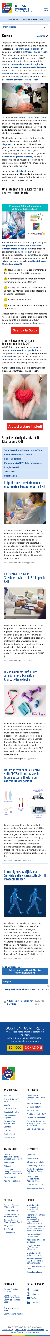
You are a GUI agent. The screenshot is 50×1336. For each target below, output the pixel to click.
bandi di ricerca (9, 356)
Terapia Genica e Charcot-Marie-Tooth (23, 450)
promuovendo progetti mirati (24, 350)
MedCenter (32, 1149)
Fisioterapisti (32, 1158)
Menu (45, 6)
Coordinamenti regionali (10, 1116)
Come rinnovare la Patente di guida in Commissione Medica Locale (13, 1299)
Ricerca (8, 1199)
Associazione (11, 1090)
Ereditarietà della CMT (36, 1114)
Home (9, 19)
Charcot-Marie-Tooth (36, 52)
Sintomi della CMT (34, 1103)
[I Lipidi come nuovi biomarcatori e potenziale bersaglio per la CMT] (25, 508)
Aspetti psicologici (12, 1181)
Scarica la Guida (25, 330)
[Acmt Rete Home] (8, 1079)
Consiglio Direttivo (11, 1112)
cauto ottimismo (10, 73)
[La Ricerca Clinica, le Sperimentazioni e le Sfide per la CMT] (25, 603)
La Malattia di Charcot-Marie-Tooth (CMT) (36, 1098)
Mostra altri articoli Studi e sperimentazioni (25, 971)
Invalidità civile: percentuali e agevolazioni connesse (33, 1208)
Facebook (35, 1290)
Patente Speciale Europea (11, 1290)
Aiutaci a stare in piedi (25, 426)
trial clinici (21, 171)
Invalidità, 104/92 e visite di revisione (35, 1254)
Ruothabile (10, 1284)
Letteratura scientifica (36, 1118)
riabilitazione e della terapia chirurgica (21, 64)
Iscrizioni (7, 1096)
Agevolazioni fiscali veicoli (12, 1309)
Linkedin (34, 1302)
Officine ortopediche (35, 1162)
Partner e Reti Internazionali (9, 1122)
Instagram (35, 1294)
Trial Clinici (9, 471)
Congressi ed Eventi (35, 1188)
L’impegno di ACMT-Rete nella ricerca (23, 463)
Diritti (30, 1199)
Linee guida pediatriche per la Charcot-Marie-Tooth (13, 1157)
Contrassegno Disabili (13, 1314)
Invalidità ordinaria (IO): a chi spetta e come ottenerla (35, 1261)
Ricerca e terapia (12, 459)
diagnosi (17, 58)
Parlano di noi (9, 1137)
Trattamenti (11, 1149)
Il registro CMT (11, 467)
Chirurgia (8, 1166)
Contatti (7, 1127)
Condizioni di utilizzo (35, 1330)
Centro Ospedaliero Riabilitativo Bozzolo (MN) (35, 1171)
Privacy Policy (7, 1330)
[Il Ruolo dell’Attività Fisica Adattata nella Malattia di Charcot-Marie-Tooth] (25, 701)
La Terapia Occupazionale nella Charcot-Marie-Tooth (13, 1171)
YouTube (34, 1298)
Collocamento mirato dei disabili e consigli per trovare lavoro (36, 1228)
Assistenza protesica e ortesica (36, 1241)
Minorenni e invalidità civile (36, 1267)
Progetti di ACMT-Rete (11, 1100)
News (17, 563)
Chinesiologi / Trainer (36, 1165)
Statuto (7, 1105)
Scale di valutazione (35, 1129)
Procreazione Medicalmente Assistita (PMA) (33, 1179)
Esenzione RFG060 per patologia (35, 1235)
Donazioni (8, 1130)
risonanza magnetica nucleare (17, 156)
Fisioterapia (9, 1162)
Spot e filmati (9, 1134)
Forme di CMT (33, 1110)
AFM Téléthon (25, 251)
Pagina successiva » (12, 967)
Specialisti (31, 1155)
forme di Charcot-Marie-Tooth (22, 79)
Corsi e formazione (35, 1184)
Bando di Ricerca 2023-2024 (18, 454)
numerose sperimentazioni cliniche (28, 67)
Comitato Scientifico (12, 1108)
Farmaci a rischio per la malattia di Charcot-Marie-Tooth (36, 1123)
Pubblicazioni (10, 476)
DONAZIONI (33, 1047)
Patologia (32, 1090)
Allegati (41, 36)
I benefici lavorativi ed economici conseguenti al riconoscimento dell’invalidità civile (36, 1219)
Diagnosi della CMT (35, 1107)
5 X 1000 (14, 1047)
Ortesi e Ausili (10, 1177)
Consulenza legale (34, 1272)
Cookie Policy (20, 1330)
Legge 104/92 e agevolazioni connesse (33, 1247)
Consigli (18, 759)
